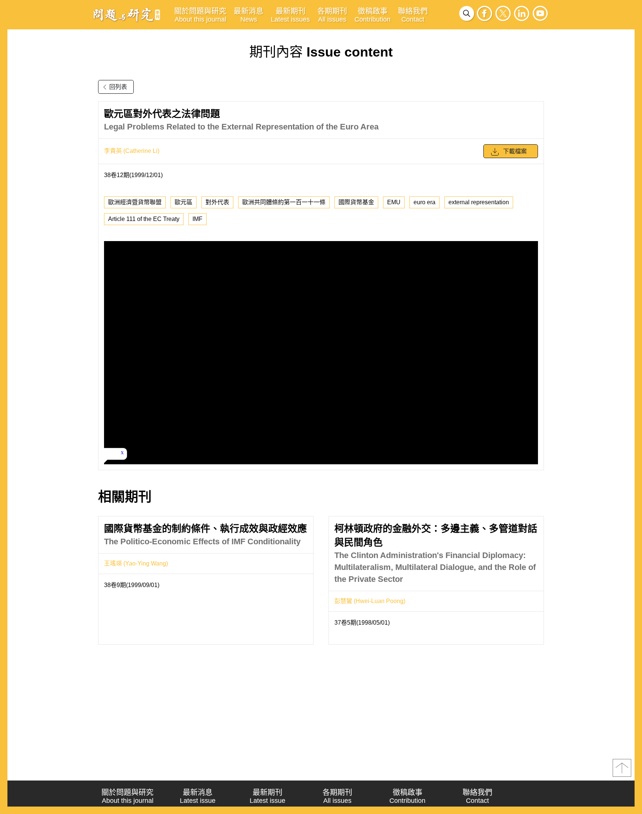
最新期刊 (290, 15)
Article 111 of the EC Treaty (143, 219)
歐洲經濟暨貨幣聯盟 (135, 202)
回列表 (118, 87)
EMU (394, 202)
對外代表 (217, 202)
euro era (424, 202)
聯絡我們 (413, 15)
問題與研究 (127, 14)
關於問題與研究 (200, 15)
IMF (197, 219)
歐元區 (183, 202)
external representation (478, 202)
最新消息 (248, 15)
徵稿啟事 (372, 15)
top (622, 768)
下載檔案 (515, 151)
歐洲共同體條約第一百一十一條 (283, 202)
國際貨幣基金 (356, 202)
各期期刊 (332, 15)
